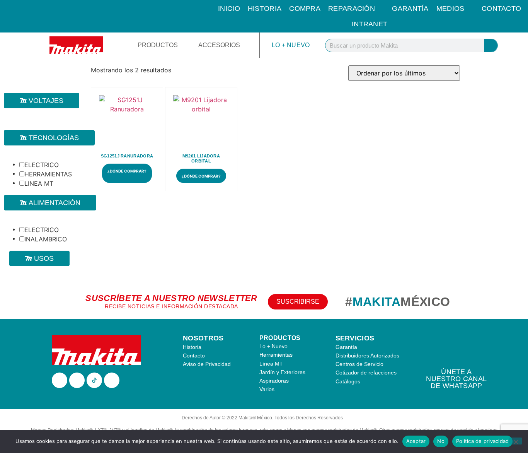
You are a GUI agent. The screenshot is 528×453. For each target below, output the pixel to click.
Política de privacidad (482, 441)
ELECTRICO (41, 165)
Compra (304, 8)
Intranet (369, 24)
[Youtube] (111, 380)
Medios (450, 8)
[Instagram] (77, 380)
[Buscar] (490, 45)
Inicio (229, 8)
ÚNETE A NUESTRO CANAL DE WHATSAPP (456, 379)
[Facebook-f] (59, 380)
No (441, 441)
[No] (515, 441)
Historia (264, 8)
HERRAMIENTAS (48, 174)
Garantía (410, 8)
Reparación (351, 8)
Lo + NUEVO (291, 45)
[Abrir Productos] (183, 45)
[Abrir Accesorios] (245, 45)
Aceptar (416, 441)
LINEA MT (38, 183)
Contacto (501, 8)
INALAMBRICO (45, 239)
